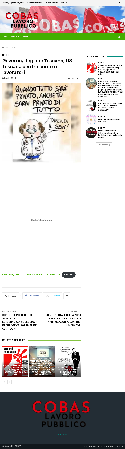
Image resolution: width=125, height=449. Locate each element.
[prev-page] (4, 382)
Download (68, 275)
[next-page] (9, 382)
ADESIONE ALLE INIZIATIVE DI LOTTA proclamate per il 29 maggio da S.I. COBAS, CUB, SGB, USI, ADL (15, 369)
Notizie (13, 47)
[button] (119, 36)
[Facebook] (120, 2)
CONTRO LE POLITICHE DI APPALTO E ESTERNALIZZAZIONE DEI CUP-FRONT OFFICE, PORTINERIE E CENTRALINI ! (20, 322)
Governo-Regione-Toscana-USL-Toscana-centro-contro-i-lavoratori (31, 275)
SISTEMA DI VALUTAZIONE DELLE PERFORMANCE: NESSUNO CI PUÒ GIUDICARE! (68, 370)
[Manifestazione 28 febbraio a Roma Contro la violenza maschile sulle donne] (91, 132)
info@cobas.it (62, 434)
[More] (66, 295)
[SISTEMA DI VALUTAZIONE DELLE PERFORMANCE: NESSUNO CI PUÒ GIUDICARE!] (68, 361)
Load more (103, 144)
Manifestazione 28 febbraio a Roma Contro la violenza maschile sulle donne (110, 134)
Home (5, 47)
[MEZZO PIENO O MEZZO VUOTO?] (91, 119)
